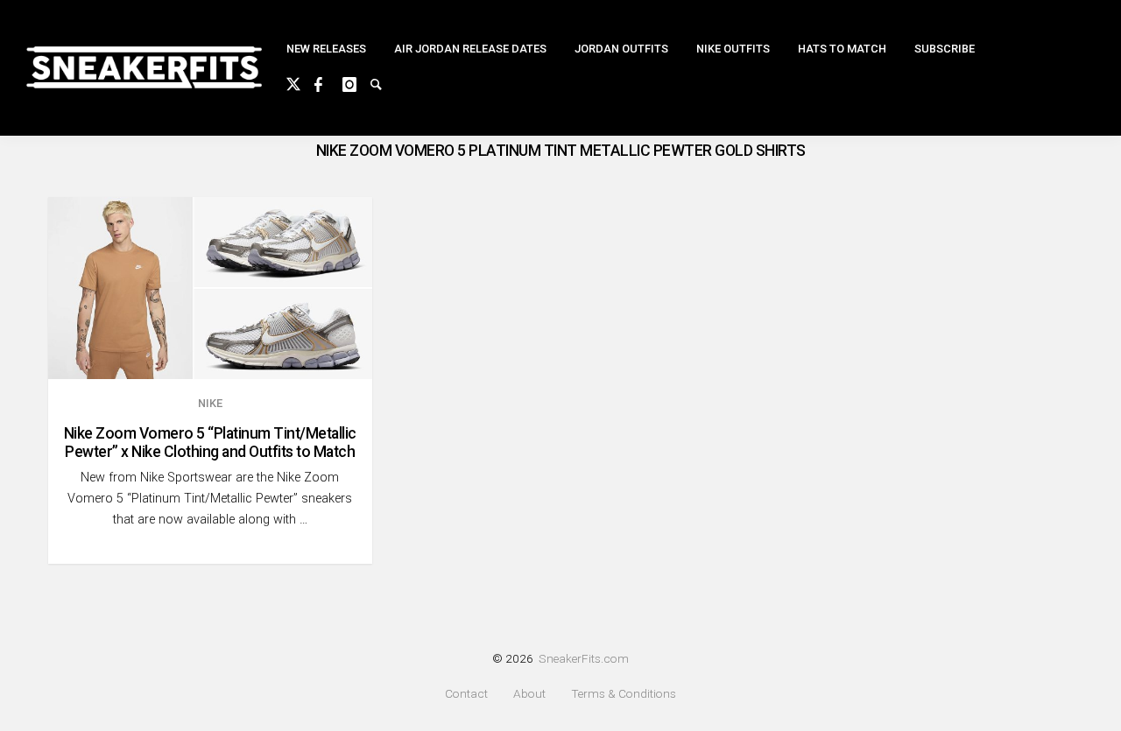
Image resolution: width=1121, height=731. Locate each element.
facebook (328, 82)
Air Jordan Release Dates (470, 48)
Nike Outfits (733, 48)
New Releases (326, 48)
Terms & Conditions (623, 694)
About (529, 694)
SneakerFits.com (584, 658)
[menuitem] (326, 49)
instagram (356, 82)
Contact (466, 694)
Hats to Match (842, 48)
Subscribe (944, 48)
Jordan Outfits (621, 48)
